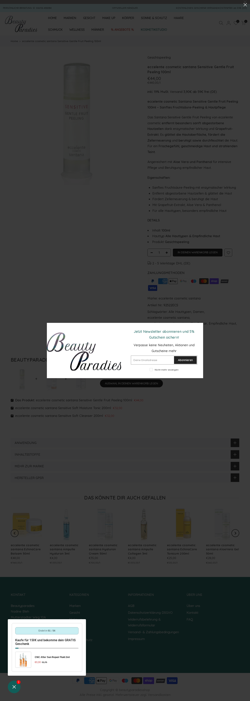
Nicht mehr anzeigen (167, 369)
